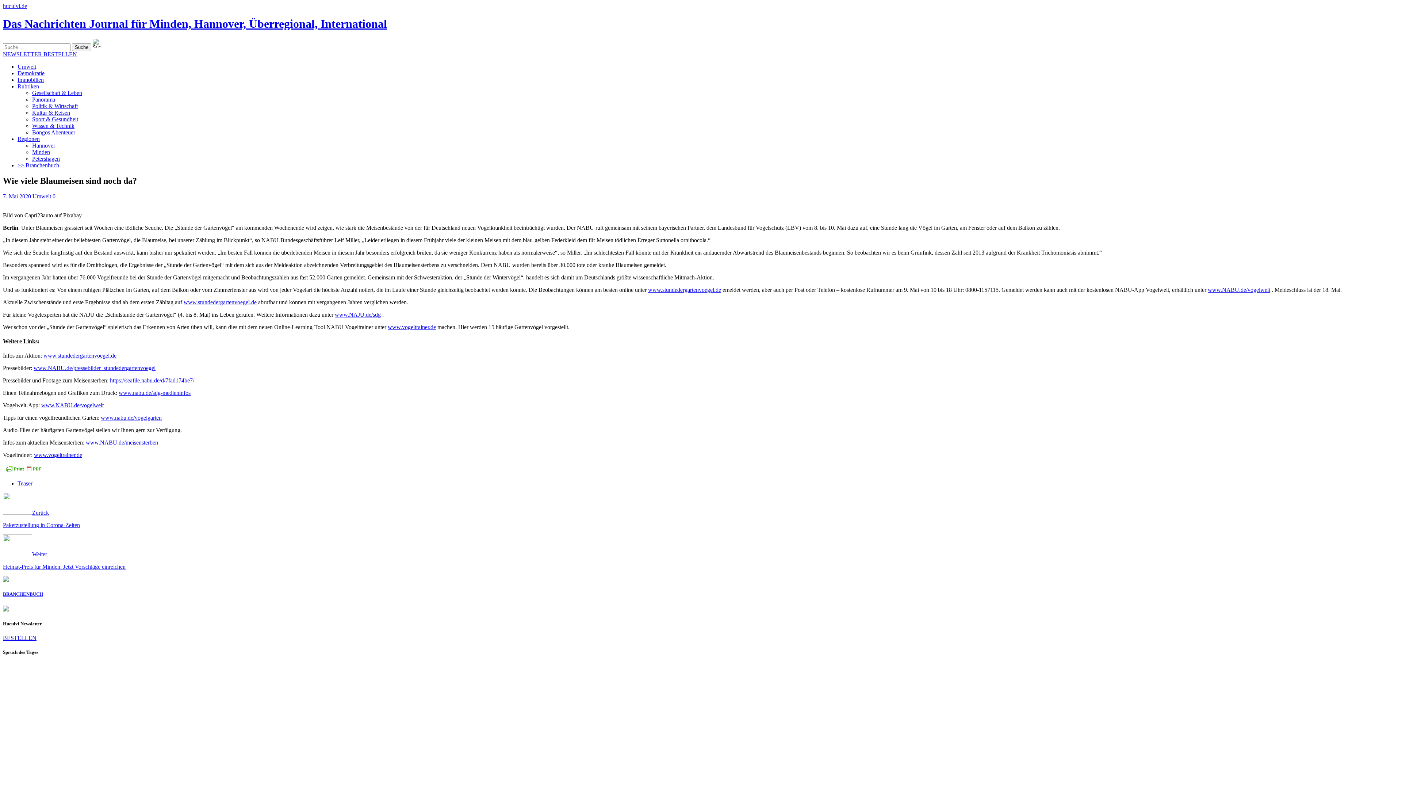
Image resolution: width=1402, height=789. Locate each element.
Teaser (25, 483)
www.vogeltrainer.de (412, 327)
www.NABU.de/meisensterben (122, 442)
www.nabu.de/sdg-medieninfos (155, 393)
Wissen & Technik (53, 126)
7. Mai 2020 (17, 196)
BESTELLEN (20, 638)
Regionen (29, 139)
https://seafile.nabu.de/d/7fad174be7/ (152, 380)
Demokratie (31, 73)
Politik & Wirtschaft (55, 106)
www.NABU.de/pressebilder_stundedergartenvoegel (95, 368)
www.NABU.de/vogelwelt (1239, 290)
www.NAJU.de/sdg (358, 315)
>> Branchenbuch (38, 165)
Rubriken (28, 86)
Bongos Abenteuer (53, 132)
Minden (41, 152)
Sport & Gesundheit (55, 119)
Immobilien (31, 80)
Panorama (43, 99)
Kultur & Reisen (51, 113)
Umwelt (27, 67)
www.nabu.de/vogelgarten (131, 418)
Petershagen (46, 159)
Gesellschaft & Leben (57, 93)
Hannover (43, 145)
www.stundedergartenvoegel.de (684, 290)
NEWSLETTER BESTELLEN (40, 54)
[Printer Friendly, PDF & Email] (23, 471)
